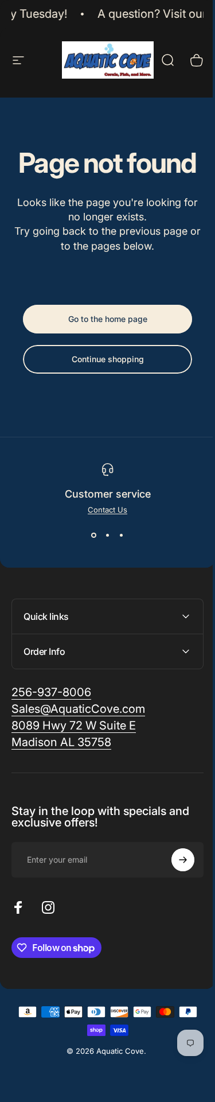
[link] (73, 726)
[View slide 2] (108, 535)
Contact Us (107, 509)
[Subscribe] (174, 859)
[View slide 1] (94, 535)
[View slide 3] (121, 535)
